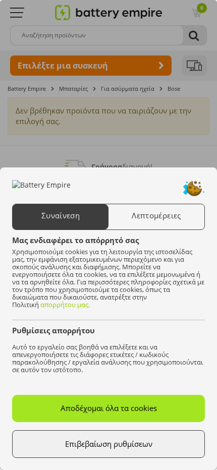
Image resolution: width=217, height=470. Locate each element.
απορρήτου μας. (65, 304)
